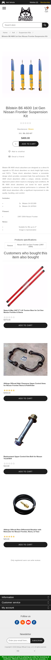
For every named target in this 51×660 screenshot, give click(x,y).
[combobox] (22, 25)
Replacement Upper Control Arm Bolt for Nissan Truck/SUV (23, 457)
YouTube (28, 622)
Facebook (17, 622)
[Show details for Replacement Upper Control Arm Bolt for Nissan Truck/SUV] (25, 432)
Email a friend (18, 157)
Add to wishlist (18, 151)
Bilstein (31, 129)
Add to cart (29, 144)
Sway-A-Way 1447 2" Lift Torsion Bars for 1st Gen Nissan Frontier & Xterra (24, 311)
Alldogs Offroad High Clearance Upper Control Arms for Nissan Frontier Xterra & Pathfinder (25, 384)
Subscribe (37, 640)
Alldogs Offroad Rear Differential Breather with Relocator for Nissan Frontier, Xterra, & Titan (22, 531)
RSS (22, 622)
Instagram (34, 622)
